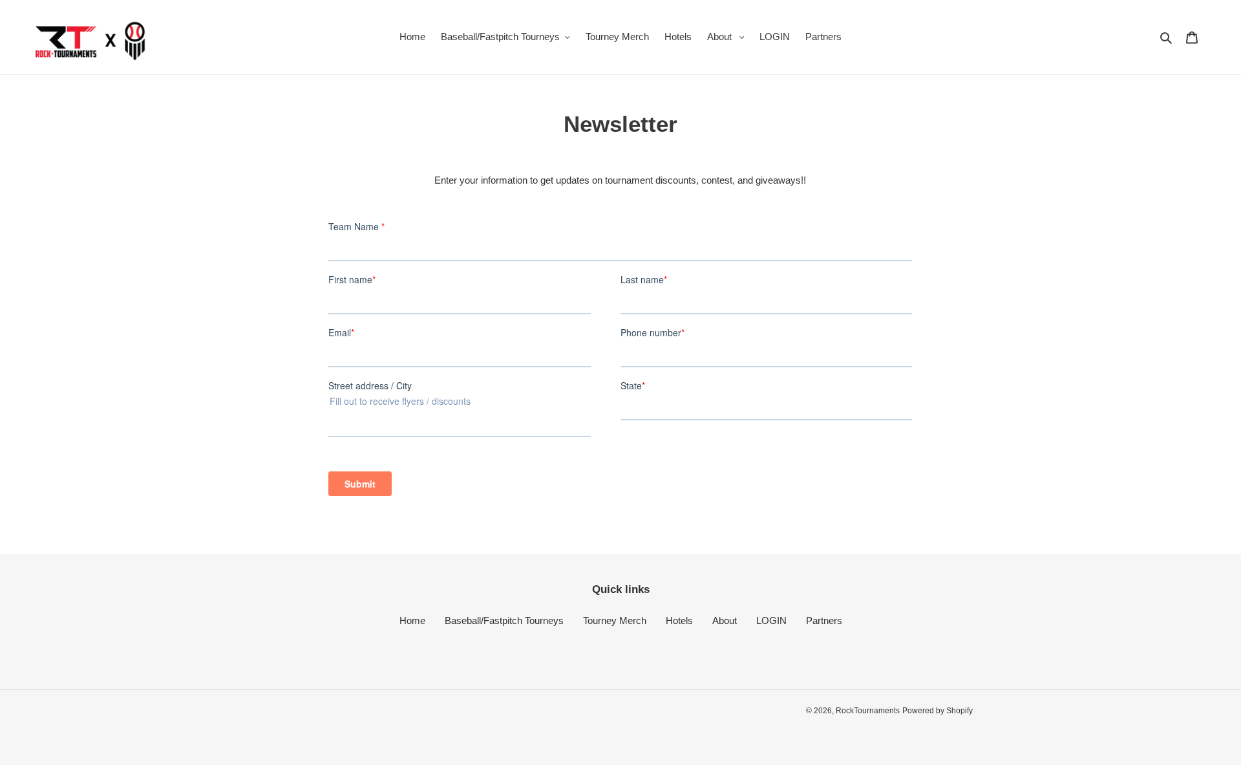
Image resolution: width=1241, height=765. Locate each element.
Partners (824, 620)
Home (412, 620)
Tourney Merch (614, 620)
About (724, 620)
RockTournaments (868, 710)
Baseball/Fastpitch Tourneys (504, 620)
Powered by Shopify (937, 710)
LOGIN (771, 620)
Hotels (679, 620)
